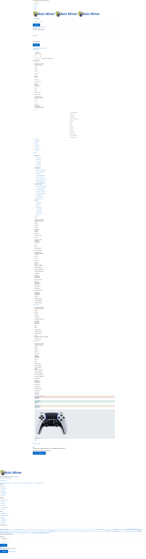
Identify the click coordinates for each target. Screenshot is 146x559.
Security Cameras (38, 239)
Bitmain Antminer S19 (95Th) (52, 529)
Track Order (36, 3)
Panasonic (7, 533)
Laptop (116, 531)
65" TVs (36, 102)
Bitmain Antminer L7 (44, 529)
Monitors (36, 69)
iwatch (82, 531)
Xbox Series (37, 284)
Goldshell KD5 (29, 531)
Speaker (24, 532)
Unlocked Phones (38, 96)
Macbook (36, 355)
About (35, 5)
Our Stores (15, 476)
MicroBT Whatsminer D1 (122, 531)
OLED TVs (37, 104)
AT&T (36, 88)
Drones (36, 75)
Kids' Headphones (38, 300)
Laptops (36, 71)
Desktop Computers (122, 529)
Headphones (37, 273)
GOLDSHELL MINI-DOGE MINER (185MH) (42, 531)
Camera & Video (99, 529)
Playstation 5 (37, 288)
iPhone (36, 90)
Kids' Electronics (109, 531)
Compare (4, 551)
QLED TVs (37, 262)
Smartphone (37, 86)
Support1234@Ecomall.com (5, 477)
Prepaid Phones (37, 92)
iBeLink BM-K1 (57, 531)
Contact (35, 7)
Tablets (36, 67)
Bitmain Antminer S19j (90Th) (72, 529)
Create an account (43, 48)
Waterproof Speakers (39, 271)
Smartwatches (20, 532)
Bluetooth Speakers (39, 265)
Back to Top (2, 547)
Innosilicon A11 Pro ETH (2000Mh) (75, 531)
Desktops (71, 120)
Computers (37, 394)
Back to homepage (39, 453)
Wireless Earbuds (38, 302)
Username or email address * (39, 29)
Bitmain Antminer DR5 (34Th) (36, 529)
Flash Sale (36, 1)
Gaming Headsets (38, 290)
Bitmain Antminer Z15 (91, 529)
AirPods (36, 296)
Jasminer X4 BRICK (91, 531)
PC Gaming (72, 131)
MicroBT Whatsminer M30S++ (131, 531)
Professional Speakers (39, 269)
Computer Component (74, 118)
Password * (35, 35)
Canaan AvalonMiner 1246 (109, 529)
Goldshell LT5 (33, 531)
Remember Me (37, 41)
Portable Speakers (38, 267)
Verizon (36, 335)
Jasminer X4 (86, 531)
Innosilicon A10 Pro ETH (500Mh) (65, 531)
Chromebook (72, 116)
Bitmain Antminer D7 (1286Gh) (27, 529)
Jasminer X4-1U (97, 531)
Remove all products (12, 551)
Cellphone (115, 529)
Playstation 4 (37, 286)
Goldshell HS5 (11, 531)
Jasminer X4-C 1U (102, 531)
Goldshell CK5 (6, 531)
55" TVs (36, 100)
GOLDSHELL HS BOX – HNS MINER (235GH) (20, 531)
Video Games (37, 407)
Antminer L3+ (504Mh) (12, 529)
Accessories (37, 73)
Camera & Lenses (38, 81)
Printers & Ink (72, 133)
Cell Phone (37, 398)
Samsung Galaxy (38, 94)
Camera (36, 77)
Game (137, 529)
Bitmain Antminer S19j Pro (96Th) (82, 529)
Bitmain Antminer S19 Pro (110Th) (62, 529)
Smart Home (37, 277)
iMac (71, 122)
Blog (35, 8)
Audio (36, 403)
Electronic (131, 529)
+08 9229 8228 (3, 480)
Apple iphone (19, 529)
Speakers (36, 275)
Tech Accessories (39, 533)
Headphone (52, 531)
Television (36, 98)
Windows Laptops (73, 137)
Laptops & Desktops (38, 65)
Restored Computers (73, 135)
